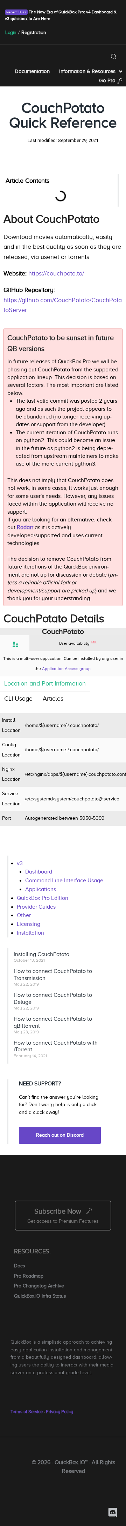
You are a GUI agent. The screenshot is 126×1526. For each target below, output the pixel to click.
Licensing (28, 924)
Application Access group (66, 668)
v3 (20, 863)
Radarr (25, 527)
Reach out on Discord (60, 1135)
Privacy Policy (59, 1411)
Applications (40, 889)
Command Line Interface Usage (64, 880)
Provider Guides (36, 907)
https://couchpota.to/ (56, 273)
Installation (30, 933)
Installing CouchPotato (41, 954)
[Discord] (112, 1512)
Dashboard (38, 872)
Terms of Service (26, 1411)
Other (24, 915)
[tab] (45, 683)
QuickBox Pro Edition (42, 898)
